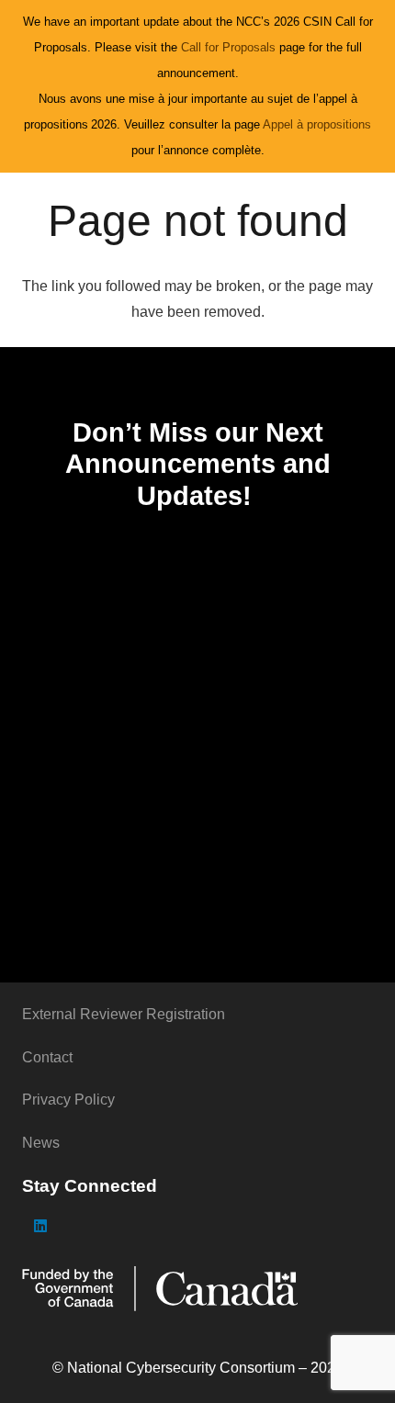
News (41, 1142)
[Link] (197, 1288)
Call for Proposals (230, 47)
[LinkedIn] (40, 1225)
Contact (47, 1057)
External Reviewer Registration (123, 1014)
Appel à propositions (317, 124)
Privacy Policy (68, 1099)
